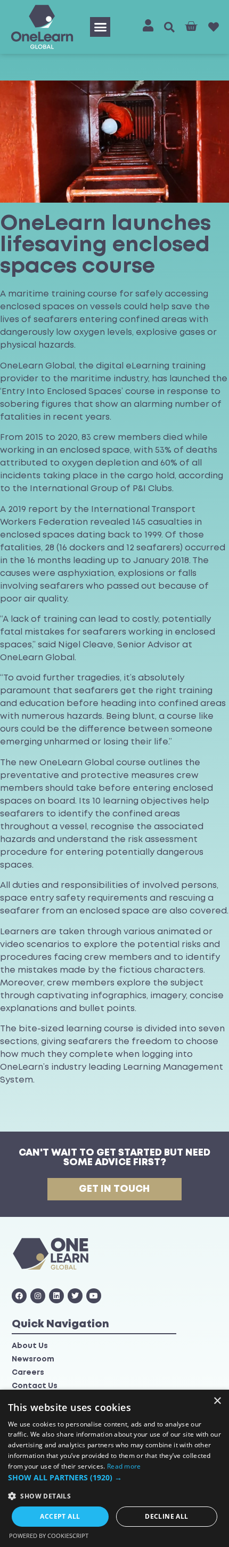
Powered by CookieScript (48, 1536)
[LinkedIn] (56, 1295)
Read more (124, 1466)
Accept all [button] (60, 1516)
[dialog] (114, 1468)
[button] (100, 27)
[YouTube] (93, 1295)
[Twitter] (75, 1295)
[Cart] (191, 26)
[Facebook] (19, 1295)
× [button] (217, 1401)
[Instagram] (37, 1295)
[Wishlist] (213, 27)
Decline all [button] (166, 1516)
